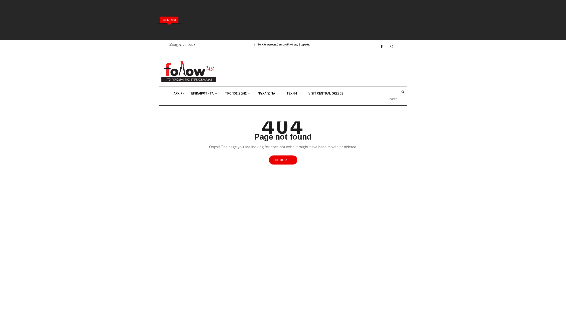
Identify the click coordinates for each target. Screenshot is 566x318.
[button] (394, 92)
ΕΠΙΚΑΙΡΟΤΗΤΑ (202, 93)
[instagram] (391, 46)
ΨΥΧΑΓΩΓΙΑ (266, 93)
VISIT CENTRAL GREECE (325, 93)
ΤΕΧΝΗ (292, 93)
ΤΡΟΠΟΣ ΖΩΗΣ (236, 93)
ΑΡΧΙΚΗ (179, 93)
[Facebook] (381, 46)
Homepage (283, 160)
